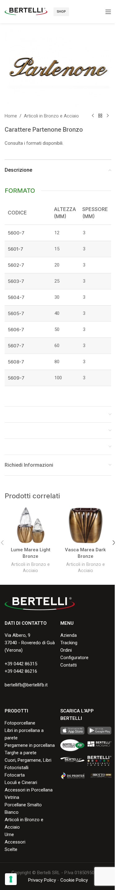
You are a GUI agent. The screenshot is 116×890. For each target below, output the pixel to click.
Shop (61, 12)
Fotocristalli (16, 767)
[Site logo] (26, 11)
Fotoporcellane (20, 723)
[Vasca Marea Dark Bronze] (86, 525)
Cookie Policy (74, 880)
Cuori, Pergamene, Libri (28, 760)
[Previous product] (93, 116)
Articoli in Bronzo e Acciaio (51, 116)
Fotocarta (15, 775)
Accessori (15, 842)
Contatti (68, 665)
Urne (9, 834)
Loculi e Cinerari (21, 782)
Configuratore (74, 657)
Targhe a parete (21, 753)
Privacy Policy (42, 880)
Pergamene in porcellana (30, 745)
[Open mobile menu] (108, 12)
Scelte (11, 849)
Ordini (66, 650)
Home (11, 116)
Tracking (68, 642)
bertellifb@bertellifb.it (26, 685)
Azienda (68, 635)
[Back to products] (100, 116)
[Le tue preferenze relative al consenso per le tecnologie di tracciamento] (11, 879)
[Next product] (107, 116)
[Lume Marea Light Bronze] (31, 525)
